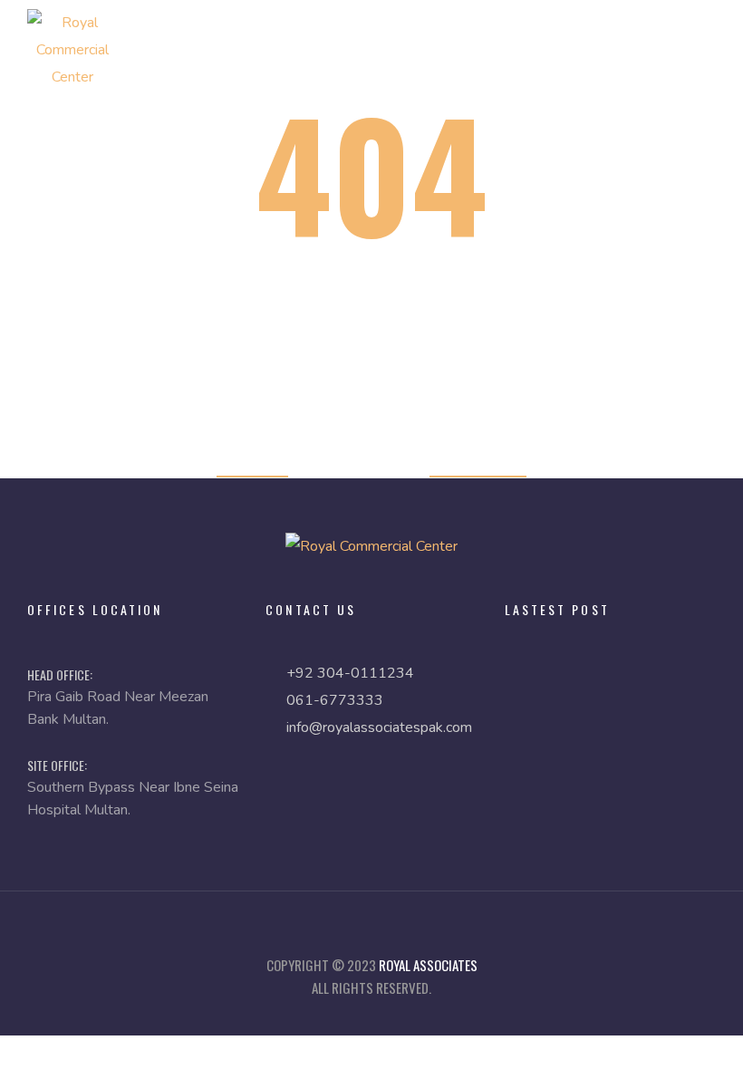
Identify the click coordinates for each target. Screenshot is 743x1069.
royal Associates (428, 965)
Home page (252, 464)
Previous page (477, 464)
